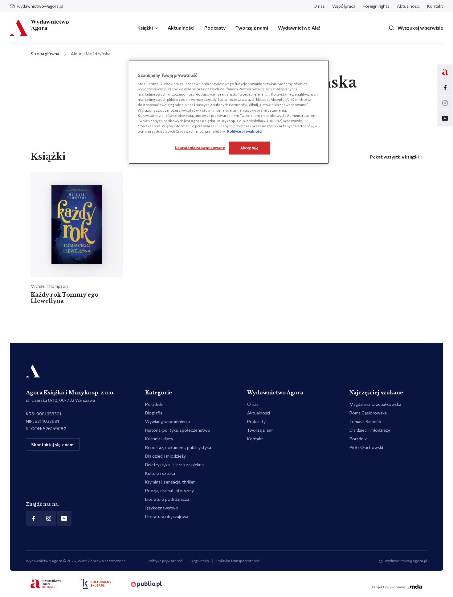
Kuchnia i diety (159, 438)
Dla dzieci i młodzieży (165, 456)
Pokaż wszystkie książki (394, 156)
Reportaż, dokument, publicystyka (178, 447)
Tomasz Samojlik (365, 421)
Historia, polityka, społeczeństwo (177, 430)
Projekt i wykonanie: (389, 587)
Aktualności (408, 6)
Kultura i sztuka (160, 473)
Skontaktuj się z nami (53, 444)
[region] (229, 112)
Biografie (154, 412)
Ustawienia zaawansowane (200, 147)
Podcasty (215, 28)
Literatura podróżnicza (167, 499)
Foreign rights (376, 6)
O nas (319, 6)
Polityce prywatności (244, 131)
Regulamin (200, 560)
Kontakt (435, 6)
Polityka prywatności (165, 560)
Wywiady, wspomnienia (167, 421)
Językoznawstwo (161, 507)
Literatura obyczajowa (166, 516)
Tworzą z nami (251, 28)
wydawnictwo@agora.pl (40, 6)
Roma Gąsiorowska (368, 412)
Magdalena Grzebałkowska (375, 404)
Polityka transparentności (238, 560)
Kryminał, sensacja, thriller (170, 481)
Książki (145, 28)
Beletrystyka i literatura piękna (174, 464)
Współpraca (343, 6)
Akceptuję (249, 148)
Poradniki (154, 404)
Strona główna (45, 53)
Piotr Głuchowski (366, 447)
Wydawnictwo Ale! (299, 28)
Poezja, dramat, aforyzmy (169, 490)
